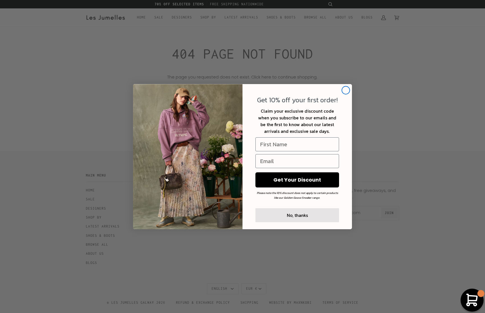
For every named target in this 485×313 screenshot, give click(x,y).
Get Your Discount (297, 179)
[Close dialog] (346, 90)
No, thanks (297, 215)
